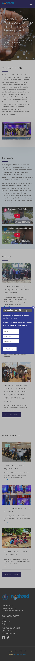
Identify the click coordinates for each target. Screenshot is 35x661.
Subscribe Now (10, 349)
